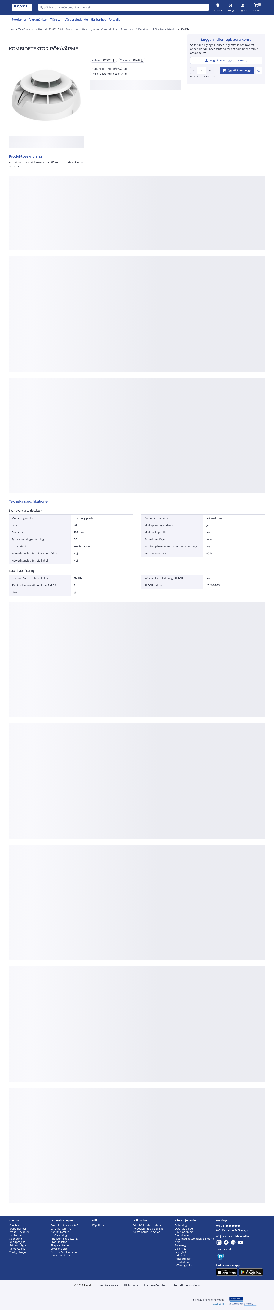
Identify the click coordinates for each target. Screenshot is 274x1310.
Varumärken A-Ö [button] (61, 1228)
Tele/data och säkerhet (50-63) (37, 29)
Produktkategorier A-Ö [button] (64, 1225)
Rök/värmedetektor (165, 29)
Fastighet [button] (180, 1252)
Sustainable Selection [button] (146, 1232)
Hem (12, 29)
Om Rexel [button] (15, 1225)
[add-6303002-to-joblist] (259, 70)
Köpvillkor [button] (98, 1225)
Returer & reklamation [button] (64, 1252)
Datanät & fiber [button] (184, 1228)
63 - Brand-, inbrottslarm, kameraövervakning (88, 29)
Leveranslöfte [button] (59, 1248)
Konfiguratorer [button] (60, 1232)
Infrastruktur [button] (183, 1258)
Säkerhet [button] (180, 1248)
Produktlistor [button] (59, 1242)
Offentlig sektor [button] (184, 1265)
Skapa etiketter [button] (60, 1245)
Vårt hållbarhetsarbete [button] (147, 1225)
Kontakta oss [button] (17, 1248)
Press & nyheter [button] (19, 1232)
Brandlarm (127, 29)
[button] (107, 1285)
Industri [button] (180, 1255)
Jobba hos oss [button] (17, 1228)
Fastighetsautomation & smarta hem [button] (194, 1240)
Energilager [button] (182, 1235)
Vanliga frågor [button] (18, 1252)
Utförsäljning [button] (59, 1235)
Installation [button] (182, 1262)
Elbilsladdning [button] (184, 1232)
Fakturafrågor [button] (17, 1245)
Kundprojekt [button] (17, 1242)
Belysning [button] (181, 1225)
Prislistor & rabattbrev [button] (64, 1238)
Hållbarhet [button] (16, 1235)
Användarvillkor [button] (60, 1255)
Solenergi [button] (181, 1245)
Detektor (143, 29)
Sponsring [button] (15, 1238)
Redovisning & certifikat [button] (148, 1228)
